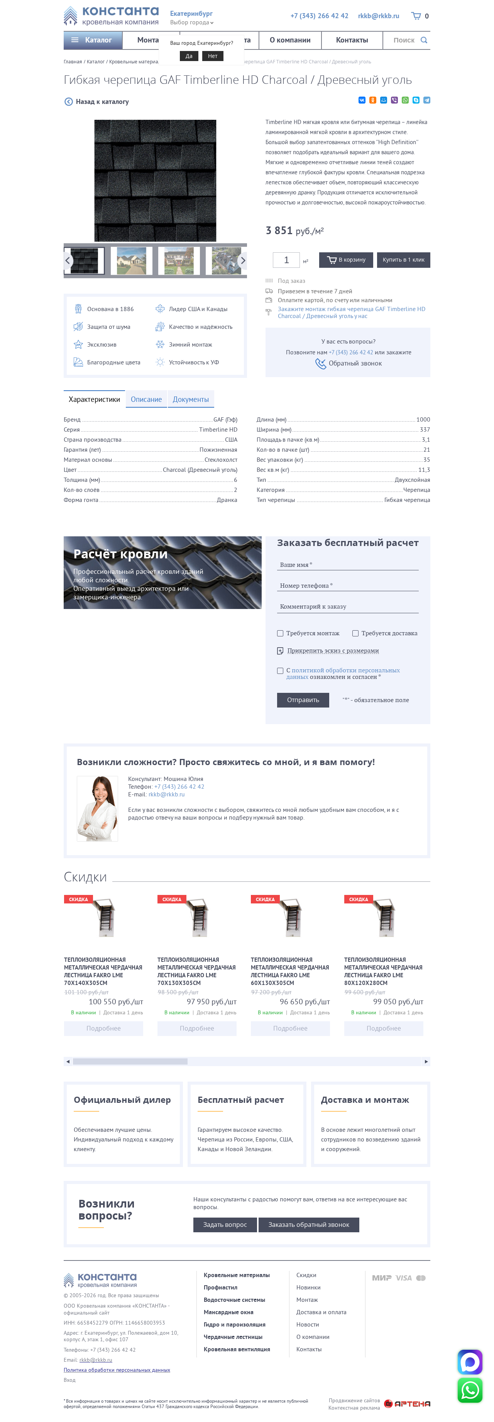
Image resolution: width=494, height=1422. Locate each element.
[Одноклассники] (372, 100)
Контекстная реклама (354, 1407)
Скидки (306, 1275)
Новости (307, 1324)
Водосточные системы (234, 1300)
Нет (213, 56)
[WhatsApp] (405, 100)
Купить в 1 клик (404, 259)
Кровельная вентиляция (237, 1349)
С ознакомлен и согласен (343, 673)
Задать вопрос (225, 1224)
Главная (73, 61)
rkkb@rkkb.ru (378, 15)
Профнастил (220, 1287)
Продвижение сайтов (354, 1400)
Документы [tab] (191, 399)
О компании (290, 40)
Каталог (98, 40)
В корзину (352, 259)
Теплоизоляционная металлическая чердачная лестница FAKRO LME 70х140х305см (103, 972)
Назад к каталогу (102, 101)
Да (189, 56)
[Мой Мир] (383, 100)
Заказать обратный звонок (309, 1224)
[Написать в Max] (470, 1362)
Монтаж (150, 40)
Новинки (308, 1287)
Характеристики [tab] (94, 399)
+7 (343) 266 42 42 (320, 15)
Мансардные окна (229, 1312)
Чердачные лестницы (233, 1337)
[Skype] (416, 100)
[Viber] (394, 100)
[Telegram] (426, 100)
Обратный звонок (355, 363)
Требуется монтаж (313, 633)
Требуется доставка (390, 633)
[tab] (247, 466)
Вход (70, 1379)
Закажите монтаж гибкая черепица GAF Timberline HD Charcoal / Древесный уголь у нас (351, 312)
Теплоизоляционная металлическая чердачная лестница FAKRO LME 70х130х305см (197, 972)
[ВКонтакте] (362, 100)
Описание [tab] (146, 399)
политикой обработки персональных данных (343, 674)
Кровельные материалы (136, 61)
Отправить (303, 700)
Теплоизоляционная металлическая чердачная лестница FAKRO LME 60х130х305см (290, 972)
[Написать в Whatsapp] (470, 1390)
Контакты (352, 40)
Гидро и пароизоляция (235, 1324)
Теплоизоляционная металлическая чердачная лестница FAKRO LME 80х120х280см (383, 972)
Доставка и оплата (321, 1312)
